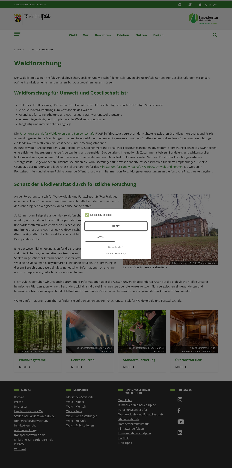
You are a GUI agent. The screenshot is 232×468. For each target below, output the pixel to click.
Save (100, 237)
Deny (116, 226)
